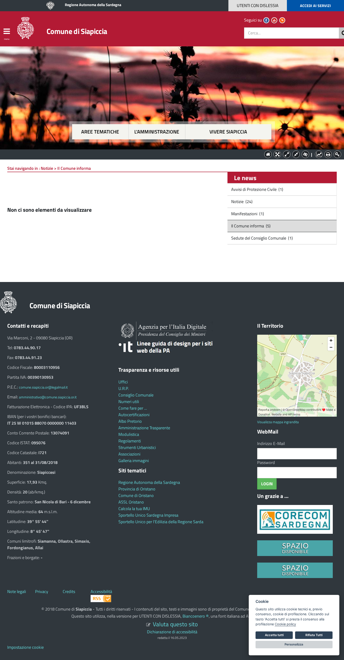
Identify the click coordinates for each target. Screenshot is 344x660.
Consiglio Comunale (136, 395)
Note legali (16, 591)
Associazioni (129, 454)
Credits (69, 591)
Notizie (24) (241, 201)
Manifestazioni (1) (247, 214)
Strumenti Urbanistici (137, 447)
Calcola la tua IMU (134, 508)
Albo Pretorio (130, 421)
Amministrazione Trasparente (144, 428)
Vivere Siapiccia (228, 131)
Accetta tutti (274, 635)
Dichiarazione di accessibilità (172, 632)
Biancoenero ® (196, 616)
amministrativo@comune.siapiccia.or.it (48, 397)
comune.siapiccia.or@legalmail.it (43, 387)
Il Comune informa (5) (250, 226)
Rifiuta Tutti (313, 635)
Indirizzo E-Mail (271, 443)
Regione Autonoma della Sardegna (93, 4)
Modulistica (128, 434)
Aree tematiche (100, 131)
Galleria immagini (133, 460)
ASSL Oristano (131, 502)
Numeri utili (128, 401)
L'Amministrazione (168, 154)
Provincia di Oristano (136, 489)
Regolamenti (129, 441)
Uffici (123, 382)
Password (266, 462)
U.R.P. (123, 388)
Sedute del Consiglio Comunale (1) (261, 238)
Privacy (41, 591)
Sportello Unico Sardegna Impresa (148, 515)
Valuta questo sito (175, 624)
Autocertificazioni (134, 415)
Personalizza (294, 644)
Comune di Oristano (136, 495)
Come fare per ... (132, 408)
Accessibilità (101, 591)
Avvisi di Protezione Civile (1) (256, 189)
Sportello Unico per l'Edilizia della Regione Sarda (160, 522)
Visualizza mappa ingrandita (278, 422)
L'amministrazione (156, 131)
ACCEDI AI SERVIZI (315, 5)
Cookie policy (285, 624)
